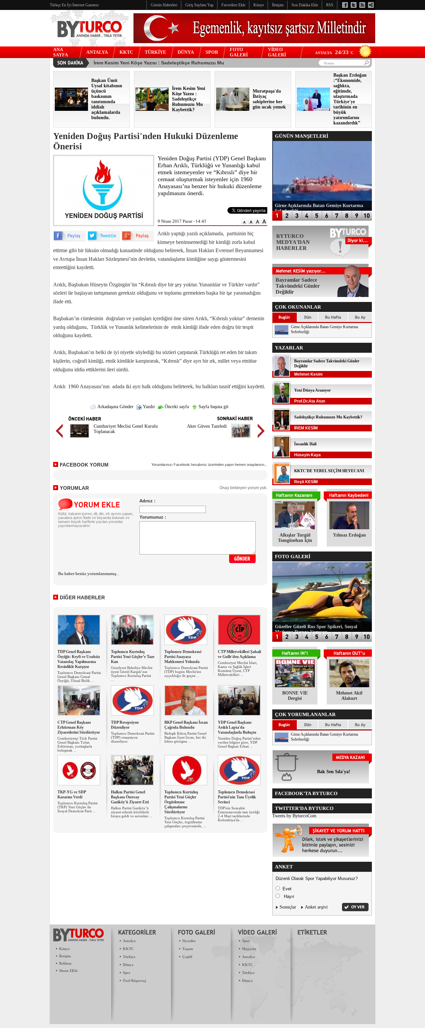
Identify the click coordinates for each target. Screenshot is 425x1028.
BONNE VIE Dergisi (295, 696)
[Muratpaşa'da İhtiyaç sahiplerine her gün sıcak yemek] (232, 109)
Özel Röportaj (134, 981)
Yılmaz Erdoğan (349, 535)
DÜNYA (186, 52)
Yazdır (148, 406)
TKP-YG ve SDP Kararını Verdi (71, 794)
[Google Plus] (138, 239)
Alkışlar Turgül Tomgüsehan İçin (295, 538)
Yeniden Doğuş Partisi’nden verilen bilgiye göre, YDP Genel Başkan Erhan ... (239, 742)
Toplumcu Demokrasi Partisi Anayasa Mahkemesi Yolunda (182, 656)
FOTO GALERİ (239, 52)
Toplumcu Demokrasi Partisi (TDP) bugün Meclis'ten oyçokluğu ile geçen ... (186, 672)
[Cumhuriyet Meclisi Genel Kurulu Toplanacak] (79, 438)
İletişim (65, 956)
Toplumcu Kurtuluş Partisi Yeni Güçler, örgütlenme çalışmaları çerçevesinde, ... (185, 822)
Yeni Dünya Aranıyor (312, 390)
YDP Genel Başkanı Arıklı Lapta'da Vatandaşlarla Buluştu (237, 727)
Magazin (249, 949)
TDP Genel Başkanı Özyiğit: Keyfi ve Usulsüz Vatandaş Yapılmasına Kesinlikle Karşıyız (78, 659)
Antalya (129, 941)
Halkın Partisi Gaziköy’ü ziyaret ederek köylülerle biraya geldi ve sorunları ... (131, 812)
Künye (64, 949)
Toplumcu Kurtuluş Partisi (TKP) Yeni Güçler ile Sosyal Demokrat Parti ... (77, 807)
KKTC (126, 52)
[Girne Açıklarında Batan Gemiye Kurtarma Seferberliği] (281, 333)
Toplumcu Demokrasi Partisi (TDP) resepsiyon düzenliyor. (132, 737)
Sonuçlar (288, 907)
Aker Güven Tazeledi (207, 426)
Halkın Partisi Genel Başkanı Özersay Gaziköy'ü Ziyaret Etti (130, 797)
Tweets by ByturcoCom (294, 815)
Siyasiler (189, 941)
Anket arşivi (316, 907)
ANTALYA (97, 52)
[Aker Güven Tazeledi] (241, 438)
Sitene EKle (68, 971)
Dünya (128, 965)
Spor (126, 973)
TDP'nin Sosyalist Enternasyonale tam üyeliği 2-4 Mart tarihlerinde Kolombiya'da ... (239, 814)
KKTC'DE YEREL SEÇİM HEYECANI (329, 471)
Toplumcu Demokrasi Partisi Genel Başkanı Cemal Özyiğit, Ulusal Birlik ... (79, 677)
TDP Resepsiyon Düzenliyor (125, 725)
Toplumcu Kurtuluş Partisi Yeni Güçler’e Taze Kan (132, 656)
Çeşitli (187, 957)
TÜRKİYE (155, 52)
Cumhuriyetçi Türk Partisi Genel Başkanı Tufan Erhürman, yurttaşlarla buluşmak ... (77, 744)
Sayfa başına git (212, 406)
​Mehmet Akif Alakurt (349, 696)
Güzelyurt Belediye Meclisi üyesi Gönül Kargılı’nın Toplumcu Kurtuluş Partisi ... (131, 674)
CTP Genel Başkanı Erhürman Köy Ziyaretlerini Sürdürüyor (78, 727)
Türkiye (129, 957)
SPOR (212, 52)
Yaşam (187, 949)
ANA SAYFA (60, 52)
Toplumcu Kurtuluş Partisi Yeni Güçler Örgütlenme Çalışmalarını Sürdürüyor (181, 802)
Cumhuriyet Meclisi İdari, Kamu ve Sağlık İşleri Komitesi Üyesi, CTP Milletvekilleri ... (237, 669)
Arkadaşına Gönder (114, 406)
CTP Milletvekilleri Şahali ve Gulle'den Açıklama (239, 654)
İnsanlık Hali (305, 444)
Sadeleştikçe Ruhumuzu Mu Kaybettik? (328, 417)
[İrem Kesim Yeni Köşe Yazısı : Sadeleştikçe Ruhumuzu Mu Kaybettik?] (152, 109)
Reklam (65, 963)
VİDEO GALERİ (277, 52)
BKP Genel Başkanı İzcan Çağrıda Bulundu (186, 725)
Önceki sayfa (176, 406)
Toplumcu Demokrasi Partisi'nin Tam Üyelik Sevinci (237, 797)
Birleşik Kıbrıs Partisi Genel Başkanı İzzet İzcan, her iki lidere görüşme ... (185, 737)
